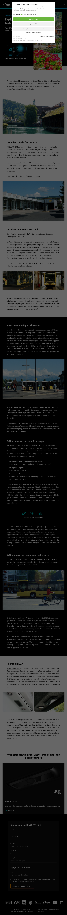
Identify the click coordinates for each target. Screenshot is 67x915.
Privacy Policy (50, 36)
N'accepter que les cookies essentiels (33, 29)
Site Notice (42, 36)
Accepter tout (33, 19)
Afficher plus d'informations (33, 32)
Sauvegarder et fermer (33, 24)
